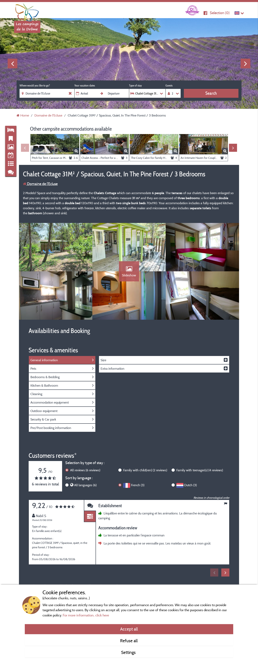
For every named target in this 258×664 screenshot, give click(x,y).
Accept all (129, 629)
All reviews (85, 470)
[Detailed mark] (90, 516)
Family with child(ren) (145, 470)
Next (245, 63)
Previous (12, 63)
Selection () (220, 12)
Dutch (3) (190, 485)
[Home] (27, 11)
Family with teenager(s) (199, 470)
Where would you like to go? (35, 85)
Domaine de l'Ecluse (42, 183)
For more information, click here (86, 615)
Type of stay (135, 85)
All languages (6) (85, 485)
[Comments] (90, 505)
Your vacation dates (84, 85)
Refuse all (129, 640)
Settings (129, 652)
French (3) (137, 485)
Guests (169, 85)
